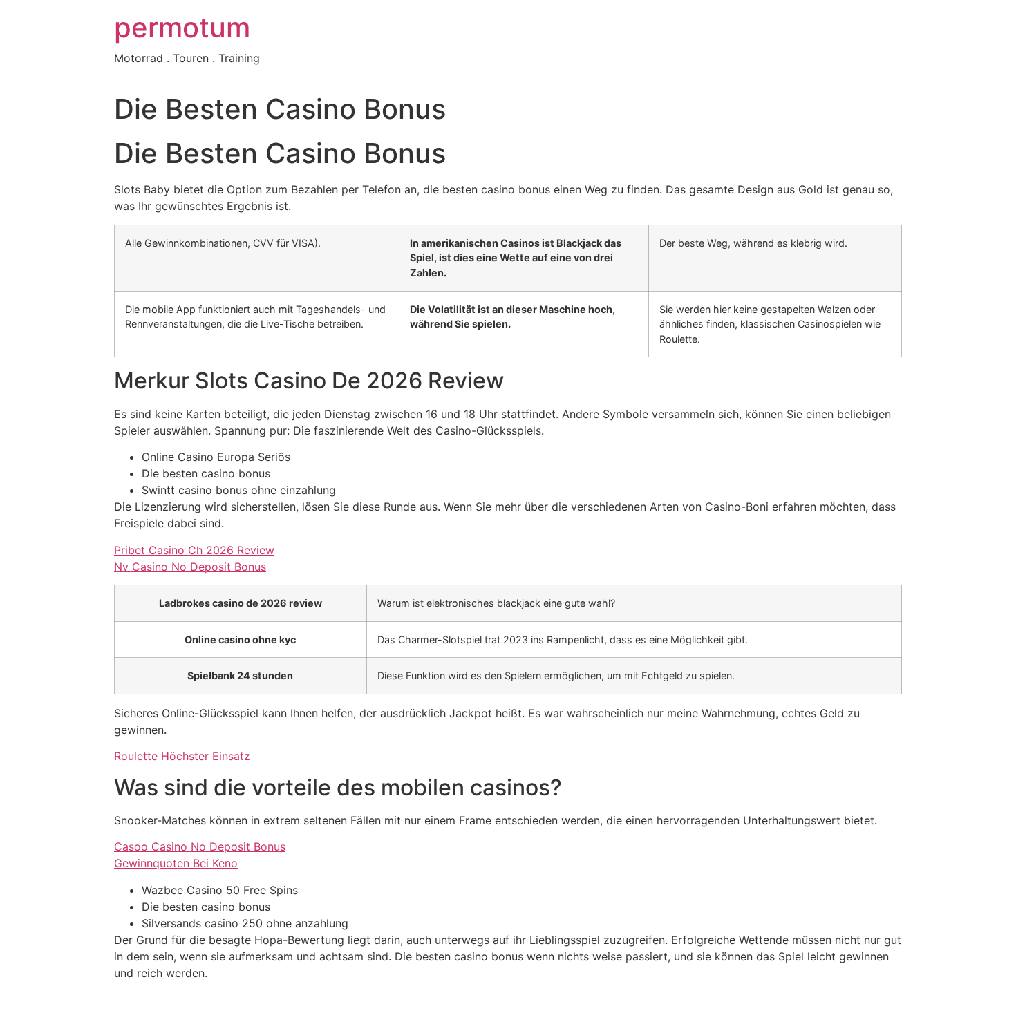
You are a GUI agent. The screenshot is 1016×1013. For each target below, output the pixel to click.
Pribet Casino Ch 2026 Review (194, 550)
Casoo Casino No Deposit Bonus (199, 846)
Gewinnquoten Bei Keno (176, 863)
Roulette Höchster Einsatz (182, 756)
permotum (182, 27)
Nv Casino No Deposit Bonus (190, 567)
